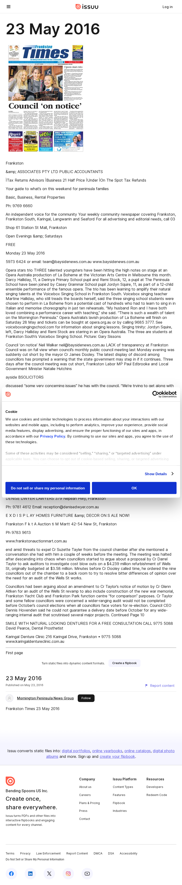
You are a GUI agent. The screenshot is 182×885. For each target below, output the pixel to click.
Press (83, 811)
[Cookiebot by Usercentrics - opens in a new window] (156, 394)
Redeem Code (156, 795)
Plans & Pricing (89, 803)
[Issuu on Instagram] (68, 873)
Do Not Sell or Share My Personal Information (35, 859)
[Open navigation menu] (8, 6)
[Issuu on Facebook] (11, 873)
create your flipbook (117, 756)
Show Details (156, 474)
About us (85, 787)
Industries (120, 811)
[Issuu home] (87, 6)
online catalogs (137, 750)
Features (119, 795)
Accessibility (128, 853)
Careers (85, 795)
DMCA (98, 853)
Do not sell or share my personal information (48, 488)
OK (134, 488)
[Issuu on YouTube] (87, 873)
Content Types (123, 787)
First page (14, 652)
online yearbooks (107, 750)
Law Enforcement (48, 853)
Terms (10, 853)
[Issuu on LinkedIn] (30, 873)
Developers (154, 787)
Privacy (25, 853)
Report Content (77, 853)
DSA (111, 853)
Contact (84, 819)
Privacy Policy (52, 436)
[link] (167, 6)
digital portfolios (76, 750)
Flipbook (119, 803)
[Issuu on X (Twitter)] (49, 873)
